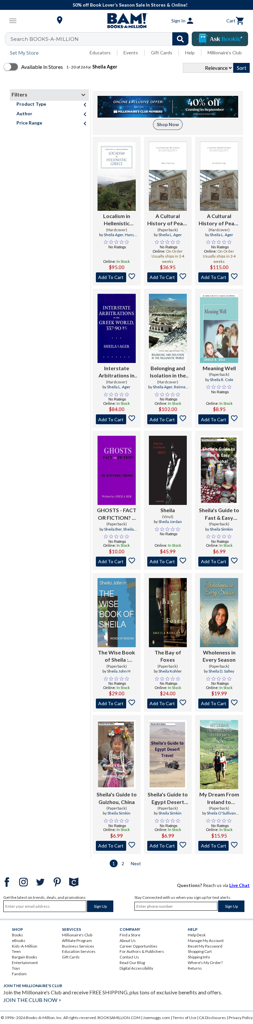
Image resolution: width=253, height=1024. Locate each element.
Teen (16, 951)
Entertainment (25, 962)
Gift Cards (161, 52)
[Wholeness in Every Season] (219, 612)
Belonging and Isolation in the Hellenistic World (168, 372)
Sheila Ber (113, 529)
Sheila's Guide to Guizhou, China (117, 798)
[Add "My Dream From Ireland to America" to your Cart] (219, 846)
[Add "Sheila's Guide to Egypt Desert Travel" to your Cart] (168, 846)
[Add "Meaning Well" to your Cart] (219, 419)
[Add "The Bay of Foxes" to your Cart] (168, 703)
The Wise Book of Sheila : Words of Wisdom (116, 656)
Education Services (79, 951)
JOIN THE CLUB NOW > (32, 1000)
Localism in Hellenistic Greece (116, 220)
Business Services (78, 946)
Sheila (167, 510)
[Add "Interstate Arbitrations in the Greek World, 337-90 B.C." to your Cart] (116, 419)
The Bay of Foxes (168, 656)
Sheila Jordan (170, 521)
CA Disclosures (212, 1017)
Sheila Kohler (170, 671)
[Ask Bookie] (220, 39)
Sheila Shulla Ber (121, 532)
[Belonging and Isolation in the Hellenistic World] (168, 328)
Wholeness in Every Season (219, 656)
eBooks (18, 940)
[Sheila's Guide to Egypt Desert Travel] (168, 754)
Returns (195, 968)
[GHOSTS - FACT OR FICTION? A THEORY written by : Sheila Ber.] (116, 470)
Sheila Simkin (221, 529)
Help (190, 52)
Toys (16, 968)
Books (17, 934)
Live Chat (239, 885)
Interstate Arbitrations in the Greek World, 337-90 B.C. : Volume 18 (116, 372)
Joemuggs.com (156, 1017)
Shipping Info (199, 957)
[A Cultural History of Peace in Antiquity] (168, 176)
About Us (128, 940)
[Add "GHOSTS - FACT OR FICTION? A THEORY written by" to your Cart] (116, 562)
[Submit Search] (180, 38)
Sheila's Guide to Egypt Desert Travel (168, 798)
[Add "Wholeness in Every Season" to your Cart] (219, 703)
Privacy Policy (241, 1017)
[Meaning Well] (219, 328)
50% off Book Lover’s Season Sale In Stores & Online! (129, 5)
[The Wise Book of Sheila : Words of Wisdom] (116, 612)
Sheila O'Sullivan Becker (221, 816)
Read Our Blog (132, 962)
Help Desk (197, 934)
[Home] (126, 20)
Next (136, 863)
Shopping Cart (200, 951)
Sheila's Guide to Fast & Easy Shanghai (219, 514)
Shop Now (168, 124)
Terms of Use (184, 1017)
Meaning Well (219, 368)
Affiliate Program (77, 940)
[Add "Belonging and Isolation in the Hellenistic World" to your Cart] (168, 419)
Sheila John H (118, 671)
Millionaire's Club (225, 52)
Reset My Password (205, 946)
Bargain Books (24, 957)
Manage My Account (206, 940)
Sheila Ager (113, 234)
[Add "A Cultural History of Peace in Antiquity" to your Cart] (168, 277)
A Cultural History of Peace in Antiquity (167, 220)
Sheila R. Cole (221, 379)
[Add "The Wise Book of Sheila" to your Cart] (116, 703)
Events (131, 52)
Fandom (19, 973)
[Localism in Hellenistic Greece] (116, 176)
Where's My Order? (205, 962)
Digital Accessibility (136, 968)
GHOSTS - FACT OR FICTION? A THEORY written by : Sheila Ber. (116, 514)
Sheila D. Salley (221, 671)
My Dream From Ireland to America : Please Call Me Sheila (219, 798)
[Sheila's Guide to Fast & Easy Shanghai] (219, 470)
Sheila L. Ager (170, 234)
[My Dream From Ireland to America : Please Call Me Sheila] (219, 754)
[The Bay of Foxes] (168, 612)
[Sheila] (168, 470)
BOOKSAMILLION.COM (119, 1017)
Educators (100, 52)
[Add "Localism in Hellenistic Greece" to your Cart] (116, 277)
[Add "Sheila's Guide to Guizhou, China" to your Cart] (116, 846)
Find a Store (130, 934)
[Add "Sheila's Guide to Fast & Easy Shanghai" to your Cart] (219, 562)
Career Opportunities (138, 946)
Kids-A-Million (24, 946)
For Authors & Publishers (142, 951)
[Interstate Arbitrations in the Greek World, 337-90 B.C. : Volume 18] (116, 328)
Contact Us (129, 957)
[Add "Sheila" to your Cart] (168, 562)
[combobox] (101, 39)
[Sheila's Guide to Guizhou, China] (116, 754)
